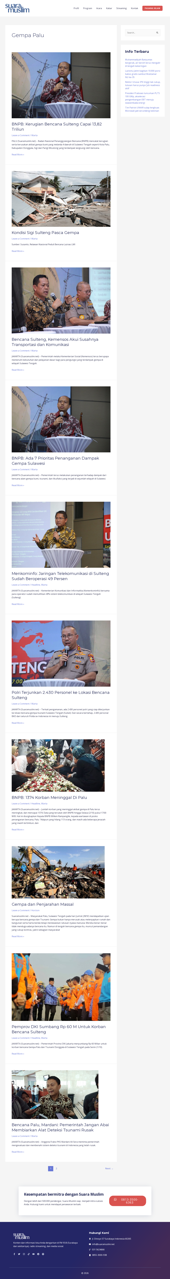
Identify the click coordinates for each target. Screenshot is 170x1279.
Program (87, 8)
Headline (35, 584)
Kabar (109, 8)
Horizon (35, 910)
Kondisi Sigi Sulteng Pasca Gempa (45, 232)
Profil (76, 8)
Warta (34, 135)
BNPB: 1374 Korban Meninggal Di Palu (49, 797)
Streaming (121, 8)
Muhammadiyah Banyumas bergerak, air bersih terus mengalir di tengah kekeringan (142, 62)
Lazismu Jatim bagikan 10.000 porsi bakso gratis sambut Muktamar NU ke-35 (142, 74)
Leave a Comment (20, 135)
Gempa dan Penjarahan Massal (43, 904)
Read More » (18, 154)
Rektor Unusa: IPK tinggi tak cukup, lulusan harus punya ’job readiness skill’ (142, 85)
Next (109, 1168)
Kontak (134, 8)
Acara (99, 8)
